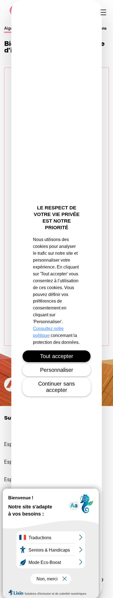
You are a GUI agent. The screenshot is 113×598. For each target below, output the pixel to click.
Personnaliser (56, 370)
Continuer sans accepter (56, 387)
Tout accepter (56, 356)
